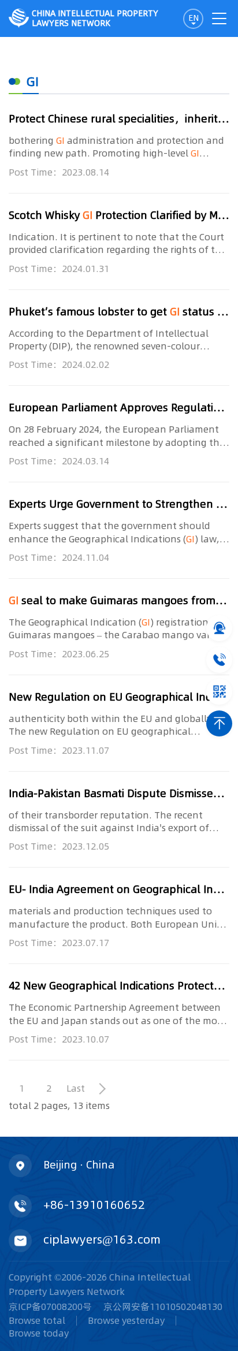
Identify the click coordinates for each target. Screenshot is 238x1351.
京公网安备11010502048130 (162, 1306)
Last (75, 1088)
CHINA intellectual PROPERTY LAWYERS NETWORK (95, 18)
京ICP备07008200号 (50, 1306)
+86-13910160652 (94, 1204)
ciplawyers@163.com (102, 1239)
